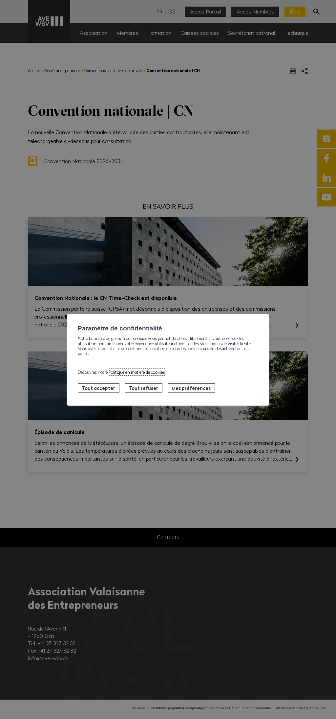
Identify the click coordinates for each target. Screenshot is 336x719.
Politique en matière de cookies (137, 372)
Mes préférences (191, 388)
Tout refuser (143, 388)
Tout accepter (98, 388)
